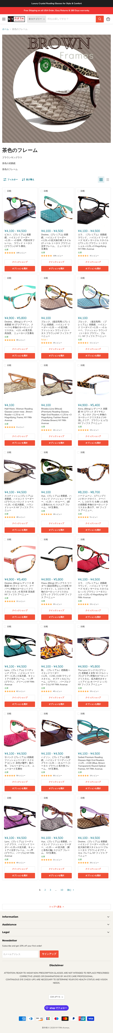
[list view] (107, 179)
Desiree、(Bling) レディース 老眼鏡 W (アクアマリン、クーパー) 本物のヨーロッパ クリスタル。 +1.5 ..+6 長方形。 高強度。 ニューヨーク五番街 (19, 327)
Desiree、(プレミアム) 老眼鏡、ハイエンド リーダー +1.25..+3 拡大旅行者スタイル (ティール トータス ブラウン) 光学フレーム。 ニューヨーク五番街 (56, 241)
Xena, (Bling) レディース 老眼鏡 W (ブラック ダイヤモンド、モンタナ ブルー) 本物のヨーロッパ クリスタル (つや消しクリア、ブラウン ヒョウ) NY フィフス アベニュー (93, 416)
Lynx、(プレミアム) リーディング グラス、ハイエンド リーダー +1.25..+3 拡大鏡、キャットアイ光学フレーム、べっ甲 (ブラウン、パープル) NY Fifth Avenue (20, 848)
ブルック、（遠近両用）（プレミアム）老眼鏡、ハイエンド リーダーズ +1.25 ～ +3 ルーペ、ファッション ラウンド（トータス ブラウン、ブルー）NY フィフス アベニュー (92, 328)
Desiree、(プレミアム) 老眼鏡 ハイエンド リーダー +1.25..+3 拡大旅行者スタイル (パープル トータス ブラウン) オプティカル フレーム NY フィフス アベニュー (93, 848)
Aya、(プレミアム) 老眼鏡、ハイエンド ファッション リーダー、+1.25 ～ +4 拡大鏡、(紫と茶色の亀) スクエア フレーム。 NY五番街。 (56, 847)
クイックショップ (20, 262)
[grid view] (101, 179)
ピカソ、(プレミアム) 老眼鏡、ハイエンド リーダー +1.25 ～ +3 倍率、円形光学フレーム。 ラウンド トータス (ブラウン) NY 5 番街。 (20, 240)
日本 (55, 997)
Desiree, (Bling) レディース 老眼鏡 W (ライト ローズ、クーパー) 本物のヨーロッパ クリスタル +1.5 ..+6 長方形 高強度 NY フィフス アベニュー (20, 589)
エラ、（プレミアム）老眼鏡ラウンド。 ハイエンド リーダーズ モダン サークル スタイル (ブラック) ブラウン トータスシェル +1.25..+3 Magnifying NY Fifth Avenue (93, 241)
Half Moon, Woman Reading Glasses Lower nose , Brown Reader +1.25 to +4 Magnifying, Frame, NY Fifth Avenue (19, 414)
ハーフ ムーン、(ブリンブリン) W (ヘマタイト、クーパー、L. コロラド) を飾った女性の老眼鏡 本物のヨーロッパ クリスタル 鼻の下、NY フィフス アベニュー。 (93, 503)
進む (69, 889)
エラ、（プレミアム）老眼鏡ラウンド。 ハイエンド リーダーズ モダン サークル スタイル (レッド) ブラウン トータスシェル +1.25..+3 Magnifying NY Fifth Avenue (93, 590)
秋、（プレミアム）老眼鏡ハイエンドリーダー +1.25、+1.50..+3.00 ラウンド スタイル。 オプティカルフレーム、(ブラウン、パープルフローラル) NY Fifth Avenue (56, 677)
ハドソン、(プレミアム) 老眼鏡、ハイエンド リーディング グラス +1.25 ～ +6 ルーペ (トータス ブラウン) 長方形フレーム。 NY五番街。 (56, 763)
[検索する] (100, 19)
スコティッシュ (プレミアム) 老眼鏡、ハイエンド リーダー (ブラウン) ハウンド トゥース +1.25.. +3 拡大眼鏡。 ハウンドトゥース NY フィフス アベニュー (19, 503)
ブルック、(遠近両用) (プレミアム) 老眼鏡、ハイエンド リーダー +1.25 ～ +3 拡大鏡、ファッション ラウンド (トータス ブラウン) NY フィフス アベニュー (56, 328)
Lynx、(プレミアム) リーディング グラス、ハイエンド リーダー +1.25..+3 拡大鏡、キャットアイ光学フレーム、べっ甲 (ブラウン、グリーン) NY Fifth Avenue (20, 677)
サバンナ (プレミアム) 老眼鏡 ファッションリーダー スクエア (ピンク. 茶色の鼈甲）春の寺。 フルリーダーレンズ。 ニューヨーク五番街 (19, 763)
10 (61, 889)
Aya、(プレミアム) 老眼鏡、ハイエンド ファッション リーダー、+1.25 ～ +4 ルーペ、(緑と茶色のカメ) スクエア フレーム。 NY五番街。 (56, 501)
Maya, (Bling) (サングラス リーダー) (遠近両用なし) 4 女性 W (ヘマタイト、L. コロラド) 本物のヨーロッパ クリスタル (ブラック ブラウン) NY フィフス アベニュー (56, 590)
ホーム (5, 29)
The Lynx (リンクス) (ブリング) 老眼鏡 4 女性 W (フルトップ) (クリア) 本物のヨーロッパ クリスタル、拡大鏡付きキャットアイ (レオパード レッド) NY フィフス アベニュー (93, 677)
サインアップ (49, 954)
